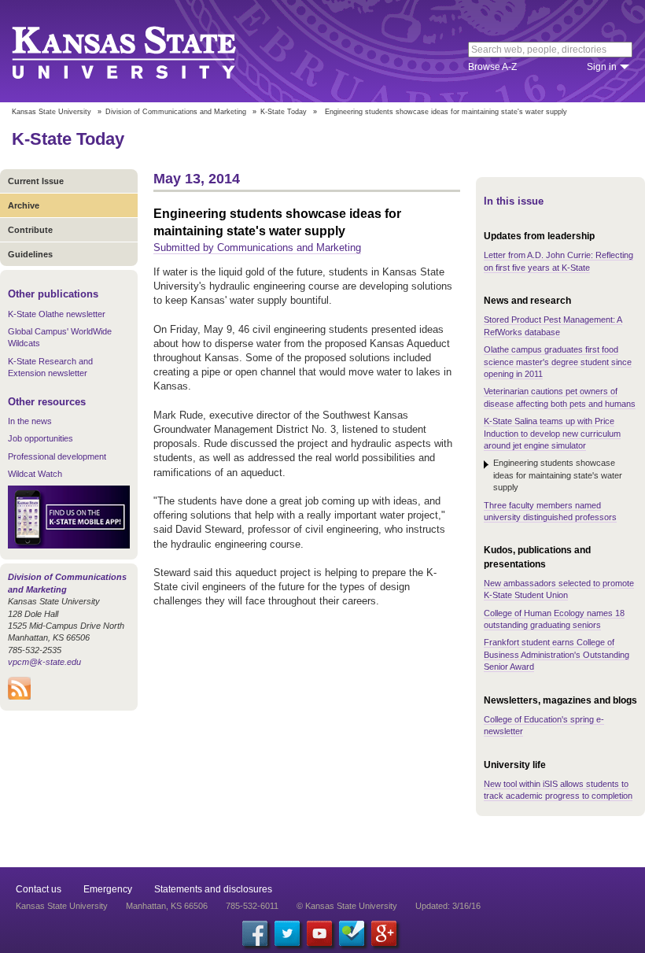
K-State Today (283, 112)
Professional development (57, 456)
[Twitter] (287, 933)
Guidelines (30, 254)
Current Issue (36, 181)
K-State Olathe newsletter (56, 314)
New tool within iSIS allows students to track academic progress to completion (558, 789)
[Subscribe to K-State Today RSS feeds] (19, 696)
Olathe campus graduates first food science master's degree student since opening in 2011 (558, 362)
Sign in (602, 66)
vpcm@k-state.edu (44, 662)
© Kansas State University (347, 906)
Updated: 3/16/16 (448, 906)
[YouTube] (319, 933)
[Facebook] (254, 933)
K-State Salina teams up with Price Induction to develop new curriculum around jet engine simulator (552, 433)
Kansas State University (143, 51)
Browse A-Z (492, 66)
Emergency (107, 889)
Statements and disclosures (213, 889)
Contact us (38, 889)
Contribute (30, 230)
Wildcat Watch (35, 473)
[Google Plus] (383, 933)
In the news (30, 421)
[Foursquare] (351, 933)
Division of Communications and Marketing (175, 112)
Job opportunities (40, 438)
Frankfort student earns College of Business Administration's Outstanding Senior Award (556, 654)
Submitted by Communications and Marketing (257, 247)
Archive (23, 205)
